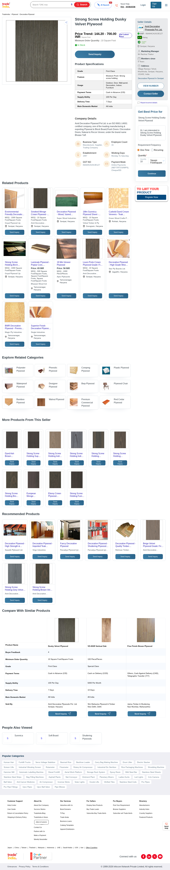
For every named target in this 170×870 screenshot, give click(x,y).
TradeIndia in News (41, 817)
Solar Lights (80, 782)
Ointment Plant (88, 777)
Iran (82, 848)
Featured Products (146, 817)
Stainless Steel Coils (128, 782)
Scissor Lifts (9, 767)
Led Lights (138, 777)
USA (76, 848)
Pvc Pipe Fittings (11, 787)
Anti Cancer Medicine (26, 782)
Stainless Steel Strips (12, 777)
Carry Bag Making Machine (106, 762)
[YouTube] (160, 856)
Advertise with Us (66, 805)
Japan (9, 848)
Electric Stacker (143, 762)
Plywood (15, 14)
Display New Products (95, 805)
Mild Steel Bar (131, 772)
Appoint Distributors (67, 829)
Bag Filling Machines (35, 777)
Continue (152, 173)
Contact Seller (151, 94)
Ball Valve (8, 782)
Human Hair (9, 762)
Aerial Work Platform (73, 772)
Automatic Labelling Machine (31, 772)
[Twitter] (154, 856)
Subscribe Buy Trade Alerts (96, 813)
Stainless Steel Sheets (151, 772)
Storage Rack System (96, 772)
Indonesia (50, 848)
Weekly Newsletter (40, 839)
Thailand (32, 848)
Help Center (11, 805)
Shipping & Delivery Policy (17, 817)
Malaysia (41, 848)
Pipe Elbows (60, 787)
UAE (58, 848)
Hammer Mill (9, 772)
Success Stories (39, 809)
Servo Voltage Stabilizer (45, 762)
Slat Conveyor (71, 777)
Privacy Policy (24, 866)
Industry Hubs (144, 809)
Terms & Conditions (40, 866)
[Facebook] (143, 856)
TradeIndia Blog (39, 813)
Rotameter (50, 767)
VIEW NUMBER (151, 86)
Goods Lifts (94, 782)
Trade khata (64, 817)
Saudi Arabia (67, 848)
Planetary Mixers (107, 777)
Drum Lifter (127, 762)
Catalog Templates (67, 825)
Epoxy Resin (115, 772)
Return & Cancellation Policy (17, 813)
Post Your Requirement (121, 805)
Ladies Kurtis (124, 777)
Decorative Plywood (27, 14)
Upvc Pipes (27, 787)
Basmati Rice (65, 762)
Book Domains (65, 809)
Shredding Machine (156, 767)
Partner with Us (39, 831)
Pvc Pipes (145, 782)
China (16, 848)
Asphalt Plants (55, 777)
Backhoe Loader (83, 762)
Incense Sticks (64, 782)
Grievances (12, 866)
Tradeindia (6, 14)
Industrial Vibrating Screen (30, 767)
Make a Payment (40, 835)
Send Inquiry (94, 54)
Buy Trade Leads (93, 809)
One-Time (144, 150)
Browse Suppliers (119, 809)
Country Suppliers (145, 813)
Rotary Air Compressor (83, 767)
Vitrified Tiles (109, 782)
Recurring (158, 150)
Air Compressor (46, 782)
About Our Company (41, 805)
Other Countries (91, 848)
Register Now (151, 197)
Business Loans (66, 821)
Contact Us (38, 827)
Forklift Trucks (25, 762)
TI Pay (62, 813)
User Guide (11, 809)
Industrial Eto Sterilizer (106, 767)
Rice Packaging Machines (132, 767)
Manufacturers (144, 805)
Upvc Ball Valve (43, 787)
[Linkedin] (149, 856)
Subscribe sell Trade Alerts (122, 813)
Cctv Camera (153, 777)
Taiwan (24, 848)
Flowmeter (64, 767)
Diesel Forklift (54, 772)
